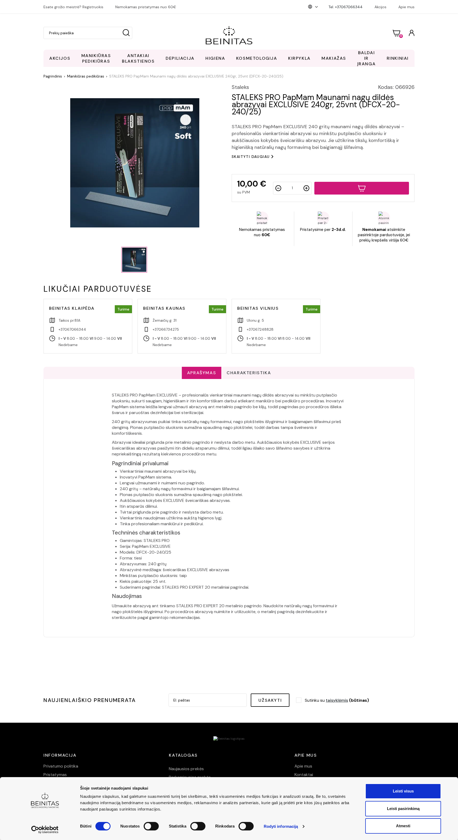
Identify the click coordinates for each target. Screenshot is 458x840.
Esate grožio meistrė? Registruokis (73, 7)
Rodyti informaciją (281, 826)
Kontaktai (303, 774)
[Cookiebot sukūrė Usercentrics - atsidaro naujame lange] (45, 830)
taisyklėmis (337, 700)
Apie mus (406, 7)
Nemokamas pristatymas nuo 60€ (145, 7)
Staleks (240, 87)
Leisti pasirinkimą (403, 808)
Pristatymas (55, 774)
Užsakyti (270, 700)
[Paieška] (126, 33)
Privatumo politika (60, 766)
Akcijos (380, 7)
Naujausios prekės (186, 769)
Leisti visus (403, 791)
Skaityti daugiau (251, 156)
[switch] (151, 826)
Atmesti (403, 826)
